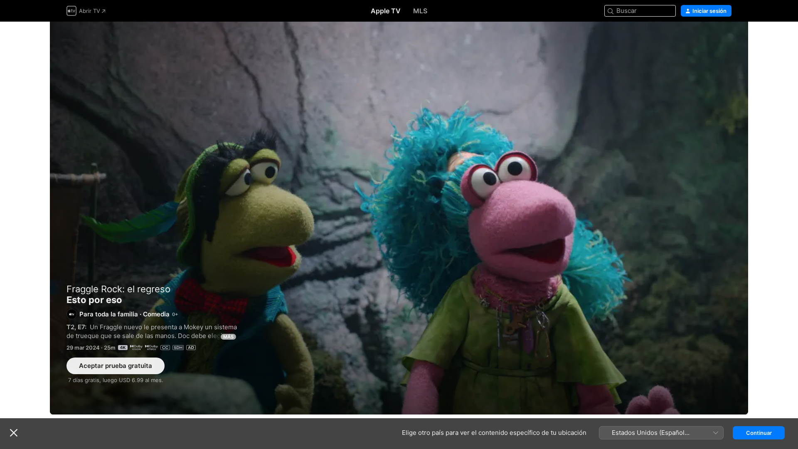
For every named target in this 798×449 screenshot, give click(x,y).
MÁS (228, 337)
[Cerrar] (13, 433)
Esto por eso (399, 218)
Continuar (759, 432)
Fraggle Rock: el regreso (118, 289)
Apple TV (386, 11)
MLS (420, 11)
